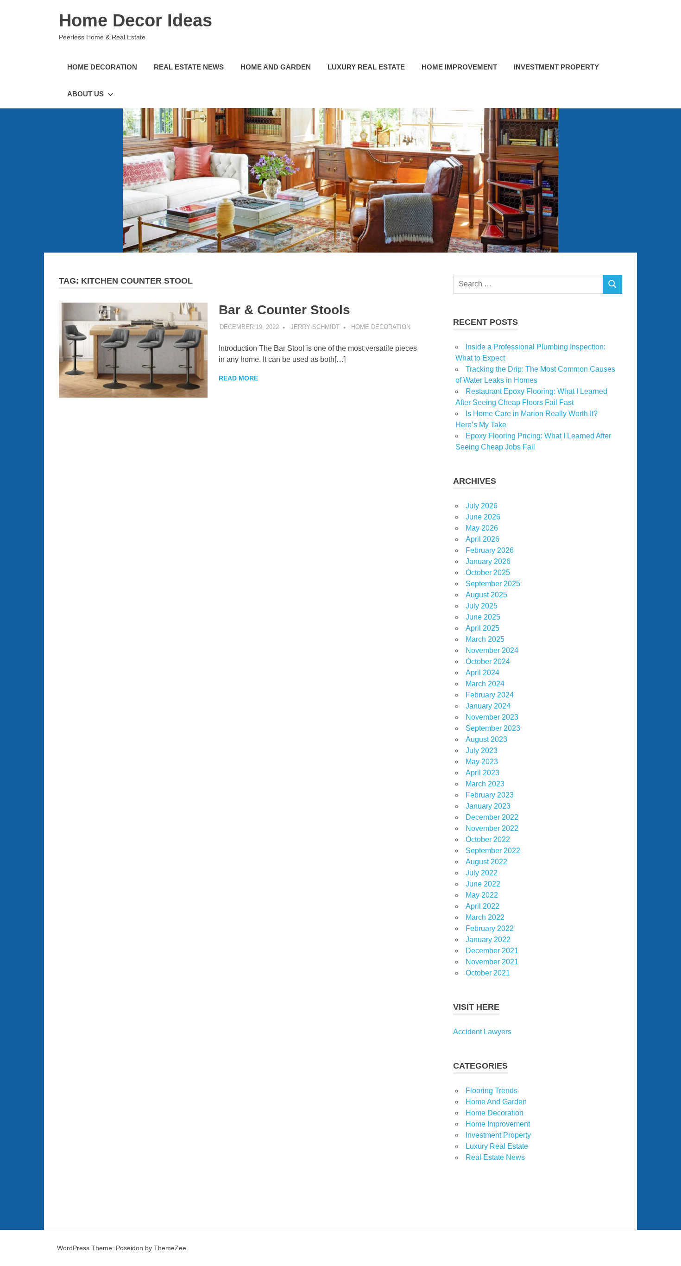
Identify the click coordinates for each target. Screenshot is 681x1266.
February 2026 (490, 550)
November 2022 (492, 828)
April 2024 (482, 673)
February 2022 (490, 928)
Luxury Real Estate (366, 67)
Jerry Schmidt (315, 326)
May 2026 (482, 528)
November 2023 (492, 717)
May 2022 (482, 895)
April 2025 (482, 628)
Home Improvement (459, 67)
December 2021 (492, 951)
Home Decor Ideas (135, 20)
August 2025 (486, 595)
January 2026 (488, 561)
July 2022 (482, 873)
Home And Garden (275, 67)
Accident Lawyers (482, 1032)
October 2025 (488, 572)
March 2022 (485, 917)
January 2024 (488, 706)
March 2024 (485, 684)
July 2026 (482, 506)
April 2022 (482, 906)
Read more (238, 378)
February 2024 (490, 695)
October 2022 (488, 839)
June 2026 (483, 517)
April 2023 (482, 773)
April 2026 (482, 539)
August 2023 (486, 739)
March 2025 (485, 639)
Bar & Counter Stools (284, 310)
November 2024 (492, 650)
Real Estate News (189, 67)
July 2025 (482, 606)
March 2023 (485, 784)
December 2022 (492, 817)
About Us (85, 94)
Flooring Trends (491, 1091)
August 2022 (486, 862)
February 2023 (490, 795)
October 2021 (488, 973)
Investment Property (556, 67)
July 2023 (482, 750)
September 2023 (493, 728)
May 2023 (482, 762)
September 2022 (493, 851)
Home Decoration (102, 67)
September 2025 (493, 584)
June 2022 (483, 884)
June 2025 (483, 617)
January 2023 (488, 806)
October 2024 (488, 661)
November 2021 (492, 962)
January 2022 (488, 939)
